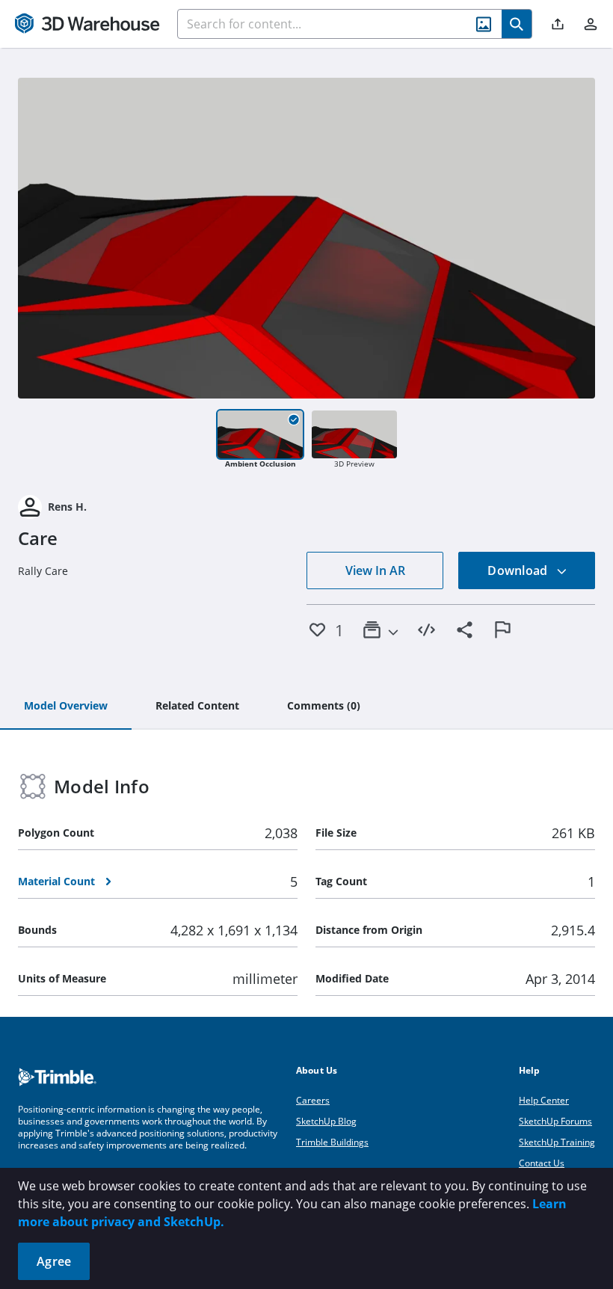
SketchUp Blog (326, 1121)
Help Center (544, 1100)
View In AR (375, 570)
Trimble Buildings (332, 1142)
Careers (313, 1100)
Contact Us (541, 1163)
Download (518, 570)
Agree (54, 1261)
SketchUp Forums (555, 1121)
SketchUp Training (557, 1142)
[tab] (66, 706)
